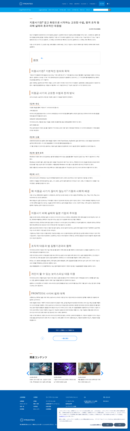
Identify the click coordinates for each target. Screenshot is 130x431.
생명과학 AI (76, 3)
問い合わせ (106, 401)
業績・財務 (36, 404)
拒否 (120, 424)
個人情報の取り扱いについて (26, 424)
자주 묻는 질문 (63, 10)
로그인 (68, 10)
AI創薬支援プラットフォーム (52, 404)
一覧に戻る (65, 338)
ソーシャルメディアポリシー (48, 424)
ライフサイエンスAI (50, 401)
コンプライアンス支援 (71, 406)
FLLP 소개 (82, 10)
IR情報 (34, 401)
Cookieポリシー (63, 416)
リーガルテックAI (70, 401)
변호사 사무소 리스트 (53, 10)
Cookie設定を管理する (95, 424)
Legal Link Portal (43, 10)
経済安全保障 (69, 404)
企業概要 (22, 397)
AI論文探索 (48, 406)
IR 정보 (71, 3)
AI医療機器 (48, 409)
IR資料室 (35, 406)
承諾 (108, 424)
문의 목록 (102, 3)
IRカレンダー (36, 409)
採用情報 (22, 409)
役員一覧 (22, 406)
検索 (110, 9)
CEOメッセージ (23, 404)
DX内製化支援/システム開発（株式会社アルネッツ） (90, 401)
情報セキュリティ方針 (36, 424)
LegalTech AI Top (25, 10)
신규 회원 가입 (75, 10)
